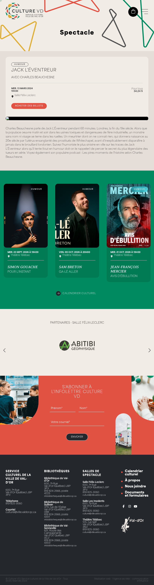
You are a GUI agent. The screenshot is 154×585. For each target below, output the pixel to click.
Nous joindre (135, 486)
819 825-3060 (14, 503)
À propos (132, 480)
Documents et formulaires (136, 494)
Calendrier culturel (79, 293)
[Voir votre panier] (133, 11)
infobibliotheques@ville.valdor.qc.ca (60, 496)
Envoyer (77, 437)
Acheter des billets (29, 106)
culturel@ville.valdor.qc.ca (21, 512)
